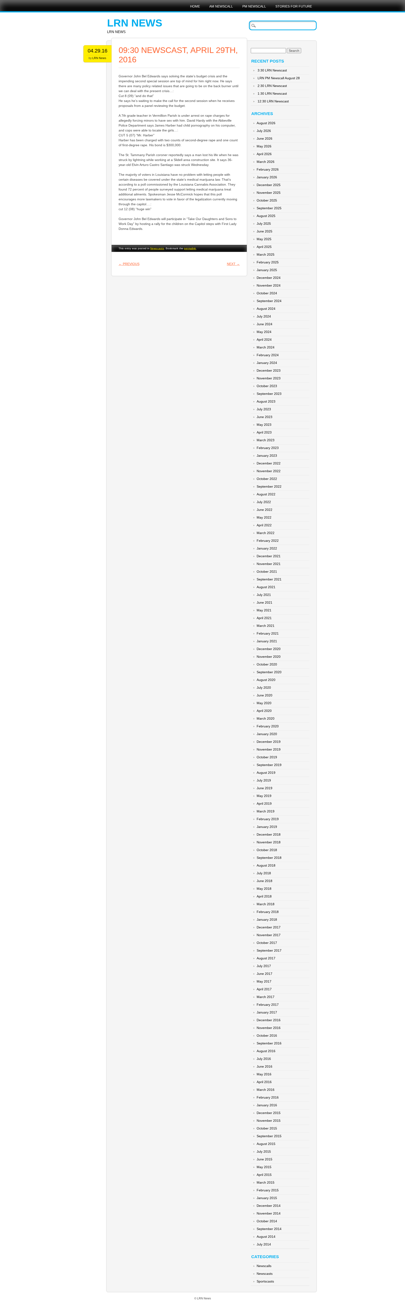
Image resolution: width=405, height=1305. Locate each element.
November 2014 (269, 1213)
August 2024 (266, 308)
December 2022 (269, 463)
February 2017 (268, 1004)
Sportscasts (265, 1281)
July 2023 (264, 409)
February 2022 (268, 540)
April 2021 (264, 618)
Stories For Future (293, 6)
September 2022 (269, 486)
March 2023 (265, 440)
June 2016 (264, 1066)
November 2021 (269, 564)
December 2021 (269, 556)
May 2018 (264, 888)
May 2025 (264, 239)
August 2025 (266, 216)
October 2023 (267, 386)
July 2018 (264, 873)
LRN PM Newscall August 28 (279, 78)
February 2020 (268, 726)
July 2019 (264, 780)
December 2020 (269, 649)
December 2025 (269, 185)
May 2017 (264, 981)
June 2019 (264, 788)
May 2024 (264, 332)
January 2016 (267, 1105)
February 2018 (268, 912)
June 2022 (264, 510)
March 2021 (265, 626)
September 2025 (269, 208)
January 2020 (267, 734)
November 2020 (269, 656)
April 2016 (264, 1082)
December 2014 (269, 1206)
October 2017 (267, 943)
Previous (129, 264)
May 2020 (264, 703)
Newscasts (157, 248)
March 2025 (265, 254)
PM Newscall (254, 6)
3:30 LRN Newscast (272, 70)
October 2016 (267, 1035)
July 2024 (264, 316)
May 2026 (264, 146)
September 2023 (269, 394)
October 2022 (267, 479)
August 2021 (266, 587)
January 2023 (267, 455)
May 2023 (264, 424)
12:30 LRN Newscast (273, 101)
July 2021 (264, 595)
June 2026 (264, 138)
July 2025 (264, 223)
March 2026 (265, 162)
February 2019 (268, 819)
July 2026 (264, 131)
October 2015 (267, 1128)
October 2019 (267, 757)
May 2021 (264, 610)
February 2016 (268, 1097)
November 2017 (269, 935)
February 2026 (268, 169)
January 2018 (267, 919)
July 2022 (264, 502)
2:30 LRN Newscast (272, 86)
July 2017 (264, 966)
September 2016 (269, 1043)
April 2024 (264, 339)
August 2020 (266, 680)
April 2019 (264, 803)
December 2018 (269, 834)
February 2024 (268, 355)
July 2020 (264, 687)
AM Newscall (221, 6)
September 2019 (269, 765)
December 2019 (269, 742)
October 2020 (267, 664)
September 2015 (269, 1136)
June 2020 (264, 695)
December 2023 (269, 370)
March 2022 (265, 533)
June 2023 (264, 417)
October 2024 (267, 293)
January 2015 (267, 1198)
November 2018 (269, 842)
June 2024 (264, 324)
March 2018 (265, 904)
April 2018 (264, 896)
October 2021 (267, 571)
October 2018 (267, 850)
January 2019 (267, 827)
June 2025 (264, 231)
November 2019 (269, 749)
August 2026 (266, 123)
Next (233, 264)
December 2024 (269, 278)
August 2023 (266, 401)
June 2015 (264, 1159)
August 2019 (266, 772)
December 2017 (269, 927)
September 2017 (269, 950)
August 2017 (266, 958)
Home (195, 6)
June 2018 (264, 881)
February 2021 (268, 633)
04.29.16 (97, 51)
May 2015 (264, 1167)
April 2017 (264, 989)
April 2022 (264, 525)
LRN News (134, 23)
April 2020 (264, 711)
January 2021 (267, 641)
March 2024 (265, 347)
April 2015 (264, 1175)
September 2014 (269, 1229)
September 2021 (269, 579)
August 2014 (266, 1236)
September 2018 (269, 858)
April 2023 (264, 432)
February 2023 (268, 448)
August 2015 (266, 1144)
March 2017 (265, 997)
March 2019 (265, 811)
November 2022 (269, 471)
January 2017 (267, 1012)
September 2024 (269, 301)
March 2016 (265, 1090)
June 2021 (264, 602)
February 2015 (268, 1190)
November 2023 (269, 378)
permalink (190, 248)
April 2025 (264, 247)
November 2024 (269, 285)
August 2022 (266, 494)
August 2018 (266, 865)
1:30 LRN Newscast (272, 93)
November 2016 (269, 1028)
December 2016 (269, 1020)
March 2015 (265, 1182)
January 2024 (267, 363)
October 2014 (267, 1221)
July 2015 (264, 1151)
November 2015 (269, 1120)
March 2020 (265, 718)
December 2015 (269, 1113)
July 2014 (264, 1244)
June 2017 (264, 974)
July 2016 (264, 1059)
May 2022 (264, 517)
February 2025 (268, 262)
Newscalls (264, 1266)
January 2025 (267, 270)
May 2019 (264, 796)
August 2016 (266, 1051)
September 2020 (269, 672)
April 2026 (264, 154)
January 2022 (267, 548)
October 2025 (267, 200)
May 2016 (264, 1074)
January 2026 (267, 177)
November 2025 (269, 192)
